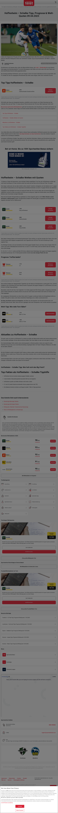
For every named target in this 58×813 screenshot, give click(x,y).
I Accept (20, 806)
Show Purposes (19, 810)
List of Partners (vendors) (7, 802)
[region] (29, 799)
